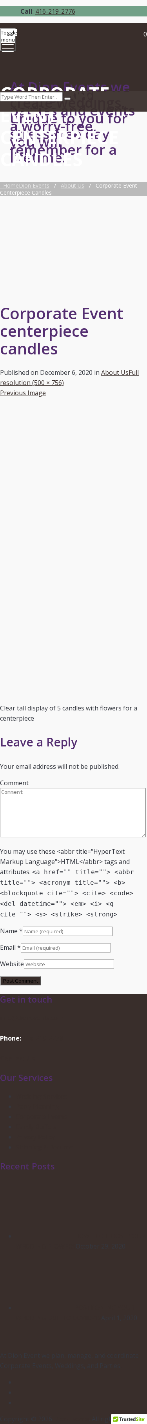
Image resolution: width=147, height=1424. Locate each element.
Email (8, 947)
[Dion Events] (72, 47)
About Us (115, 372)
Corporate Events (41, 1116)
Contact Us (17, 1058)
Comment (14, 783)
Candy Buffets (36, 1126)
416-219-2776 (55, 11)
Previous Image (23, 393)
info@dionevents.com (31, 1018)
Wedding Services (41, 1096)
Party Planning (37, 1106)
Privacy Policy (35, 1137)
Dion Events (71, 1419)
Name (9, 931)
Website (12, 964)
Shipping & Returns (44, 1147)
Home (24, 185)
